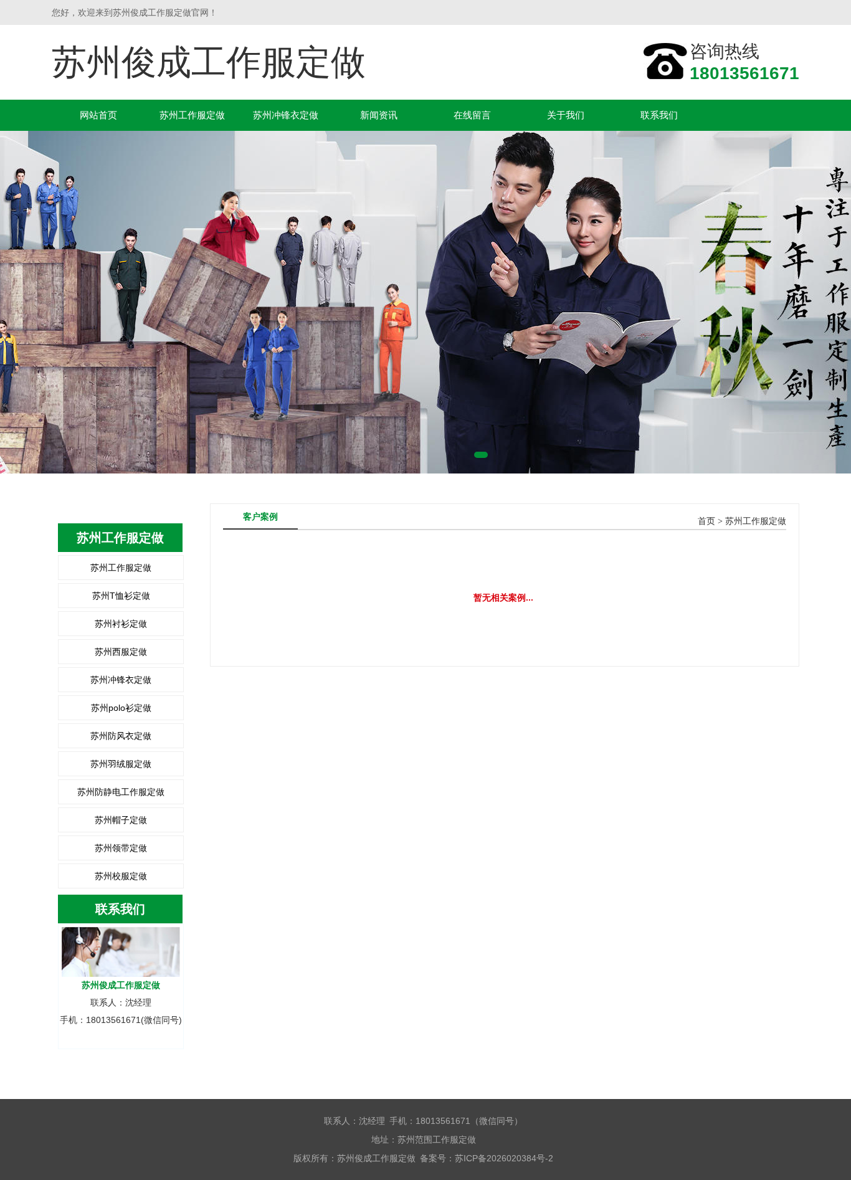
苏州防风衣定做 (120, 736)
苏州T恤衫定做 (121, 596)
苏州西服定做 (121, 652)
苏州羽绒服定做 (120, 764)
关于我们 (565, 115)
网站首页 (98, 115)
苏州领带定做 (121, 848)
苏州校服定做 (121, 876)
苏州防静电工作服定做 (120, 792)
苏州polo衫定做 (121, 708)
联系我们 (659, 115)
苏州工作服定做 (192, 115)
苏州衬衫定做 (121, 624)
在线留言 (472, 115)
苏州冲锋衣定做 (285, 115)
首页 (706, 521)
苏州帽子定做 (121, 820)
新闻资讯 (378, 115)
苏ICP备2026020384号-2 (504, 1158)
